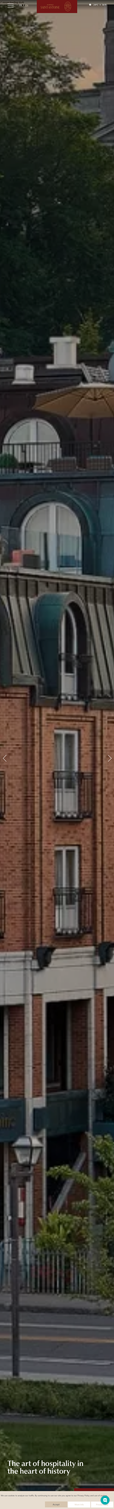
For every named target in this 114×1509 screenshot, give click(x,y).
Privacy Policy (83, 1495)
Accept (56, 1504)
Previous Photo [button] (6, 758)
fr (20, 5)
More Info (79, 1504)
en (26, 5)
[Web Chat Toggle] (105, 1500)
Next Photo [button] (108, 758)
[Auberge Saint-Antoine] (57, 6)
